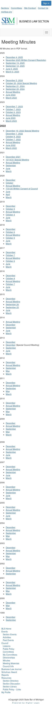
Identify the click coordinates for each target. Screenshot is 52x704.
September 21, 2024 (15, 86)
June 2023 (10, 118)
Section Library (10, 686)
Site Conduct (30, 8)
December (10, 179)
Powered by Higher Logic (26, 703)
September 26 (12, 304)
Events (4, 631)
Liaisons (6, 646)
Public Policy (8, 648)
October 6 (10, 232)
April (8, 194)
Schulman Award (9, 672)
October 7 (10, 255)
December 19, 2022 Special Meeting (22, 130)
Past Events (8, 640)
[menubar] (26, 9)
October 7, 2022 (13, 139)
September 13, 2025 (15, 63)
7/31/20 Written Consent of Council (22, 188)
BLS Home (6, 628)
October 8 (10, 278)
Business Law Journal (11, 669)
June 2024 (10, 94)
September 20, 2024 (15, 89)
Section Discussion (11, 683)
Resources (6, 677)
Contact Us (43, 8)
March (9, 171)
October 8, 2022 (13, 136)
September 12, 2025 (15, 65)
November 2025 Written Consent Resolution (26, 60)
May (8, 371)
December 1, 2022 (14, 133)
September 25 (12, 307)
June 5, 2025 (12, 68)
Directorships (9, 657)
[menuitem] (6, 7)
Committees (16, 8)
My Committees (10, 654)
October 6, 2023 (13, 112)
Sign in (46, 3)
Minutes (6, 660)
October (9, 182)
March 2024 (11, 97)
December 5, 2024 (14, 80)
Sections (5, 8)
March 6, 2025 (12, 71)
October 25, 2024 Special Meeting (21, 83)
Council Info (8, 666)
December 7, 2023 (14, 106)
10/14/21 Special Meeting (17, 159)
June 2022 (10, 145)
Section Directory (10, 680)
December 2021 (13, 156)
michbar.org (6, 11)
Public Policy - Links (12, 689)
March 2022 (11, 148)
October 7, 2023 (13, 109)
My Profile (6, 692)
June (8, 168)
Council (4, 643)
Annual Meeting (13, 91)
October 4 (10, 214)
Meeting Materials (11, 663)
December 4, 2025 (14, 57)
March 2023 (11, 120)
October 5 (10, 208)
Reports (5, 674)
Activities (7, 637)
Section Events (9, 634)
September (11, 165)
